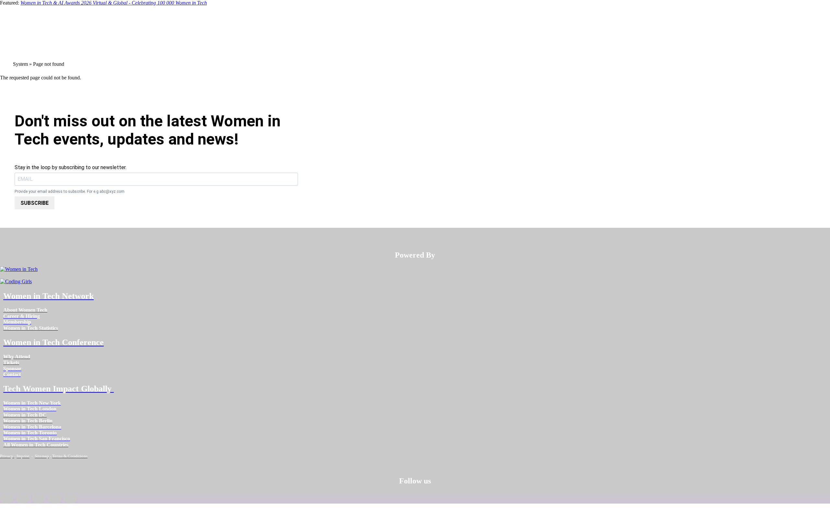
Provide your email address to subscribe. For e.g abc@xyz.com (69, 192)
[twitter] (54, 498)
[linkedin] (22, 498)
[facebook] (6, 498)
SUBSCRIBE (34, 203)
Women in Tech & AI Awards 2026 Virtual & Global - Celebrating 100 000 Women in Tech (113, 3)
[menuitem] (25, 310)
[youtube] (70, 498)
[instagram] (38, 498)
